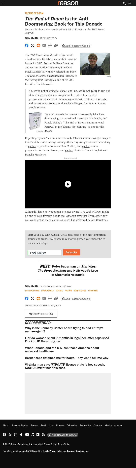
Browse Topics (20, 425)
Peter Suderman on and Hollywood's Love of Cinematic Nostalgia (68, 270)
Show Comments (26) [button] (42, 313)
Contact (98, 425)
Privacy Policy (50, 444)
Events (34, 425)
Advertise (72, 425)
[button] (130, 3)
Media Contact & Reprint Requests (43, 305)
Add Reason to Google (77, 45)
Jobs (51, 425)
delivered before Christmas (91, 220)
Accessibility (36, 444)
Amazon (68, 291)
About (6, 425)
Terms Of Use (64, 444)
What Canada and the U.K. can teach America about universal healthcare (62, 349)
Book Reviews (80, 291)
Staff (43, 425)
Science (59, 291)
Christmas (93, 291)
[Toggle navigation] (3, 3)
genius (32, 146)
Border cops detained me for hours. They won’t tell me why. (67, 358)
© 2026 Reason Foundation (16, 444)
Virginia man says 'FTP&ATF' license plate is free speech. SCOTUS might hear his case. (65, 366)
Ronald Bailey (31, 38)
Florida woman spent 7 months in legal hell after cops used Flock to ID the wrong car (67, 339)
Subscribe (71, 252)
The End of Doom (34, 13)
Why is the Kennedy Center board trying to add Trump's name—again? (64, 329)
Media (108, 425)
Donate (60, 425)
